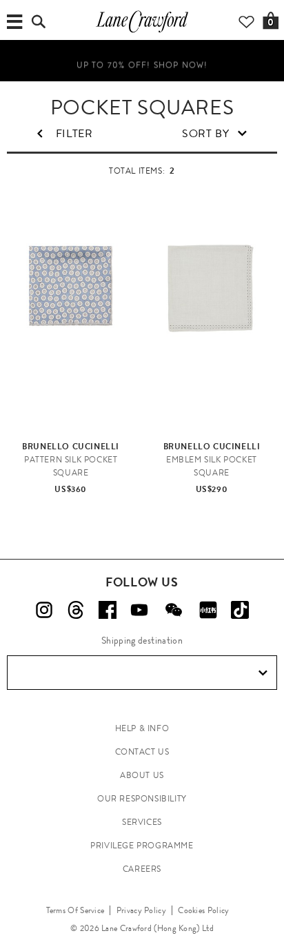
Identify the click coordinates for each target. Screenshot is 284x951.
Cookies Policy (203, 910)
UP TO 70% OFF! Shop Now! (142, 64)
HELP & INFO (142, 728)
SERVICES (142, 822)
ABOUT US (142, 775)
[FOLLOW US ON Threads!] (76, 610)
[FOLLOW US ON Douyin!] (240, 610)
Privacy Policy (141, 910)
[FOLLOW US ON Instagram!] (44, 610)
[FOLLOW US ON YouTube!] (139, 610)
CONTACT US (142, 752)
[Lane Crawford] (142, 31)
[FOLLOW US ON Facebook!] (107, 610)
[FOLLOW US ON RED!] (208, 610)
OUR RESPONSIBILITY (142, 798)
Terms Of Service (75, 910)
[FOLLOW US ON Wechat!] (173, 610)
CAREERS (142, 869)
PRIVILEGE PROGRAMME (141, 845)
